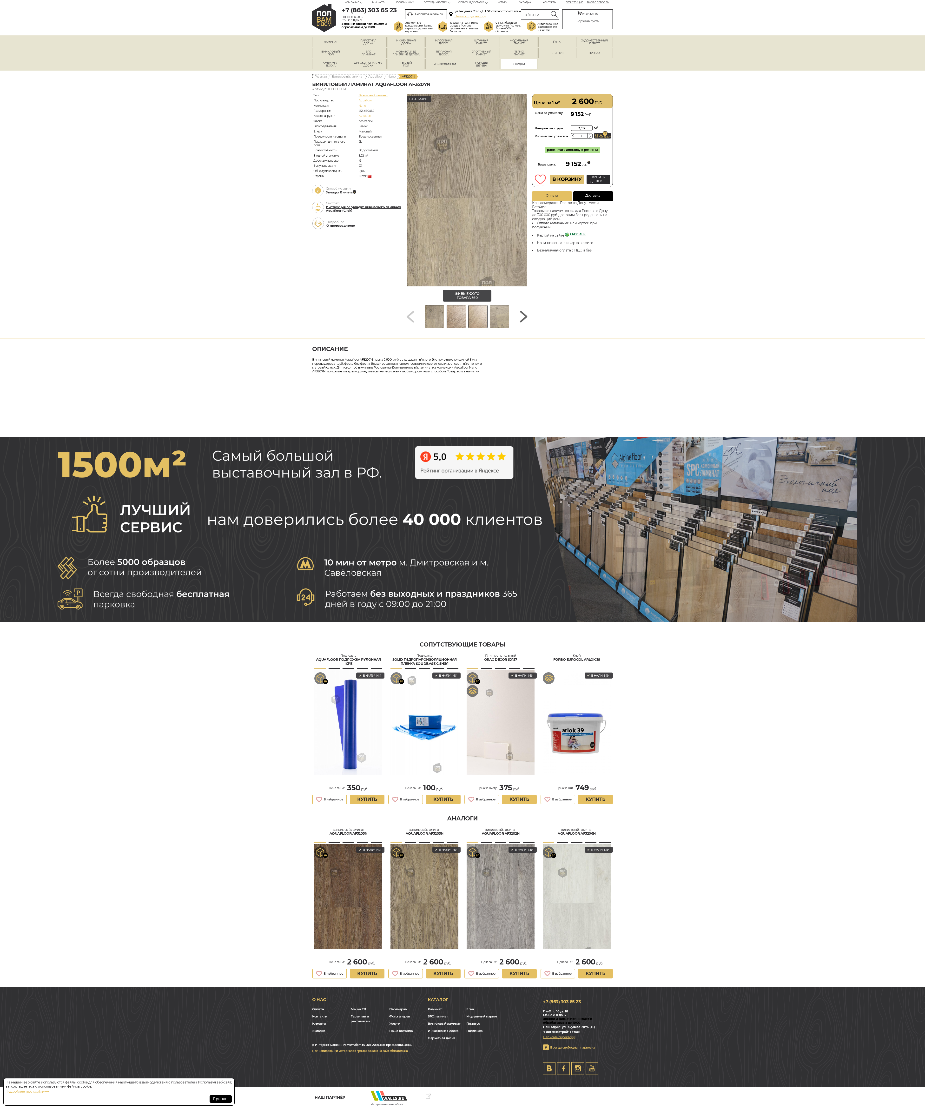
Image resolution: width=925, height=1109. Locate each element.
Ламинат (435, 1009)
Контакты (549, 2)
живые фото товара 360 (467, 295)
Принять (220, 1099)
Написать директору (470, 16)
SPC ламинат (438, 1016)
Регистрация (574, 2)
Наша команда (401, 1031)
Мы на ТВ (378, 2)
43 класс (365, 116)
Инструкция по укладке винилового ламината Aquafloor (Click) (363, 209)
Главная (321, 76)
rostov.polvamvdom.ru (324, 18)
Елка (470, 1009)
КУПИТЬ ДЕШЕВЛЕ (598, 179)
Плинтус (473, 1023)
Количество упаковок (551, 136)
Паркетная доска (441, 1038)
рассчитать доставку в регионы (572, 150)
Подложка (474, 1031)
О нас (319, 999)
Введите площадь (549, 128)
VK (549, 1068)
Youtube (592, 1068)
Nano (392, 76)
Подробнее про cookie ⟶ (27, 1091)
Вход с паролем (598, 2)
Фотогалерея (399, 1016)
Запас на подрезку (602, 136)
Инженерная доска (443, 1031)
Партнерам (398, 1009)
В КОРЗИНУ (567, 179)
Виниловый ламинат (348, 76)
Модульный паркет (481, 1016)
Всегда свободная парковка (572, 1047)
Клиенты (319, 1023)
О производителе (340, 225)
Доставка (593, 195)
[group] (467, 190)
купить (367, 799)
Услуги (502, 2)
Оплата (552, 195)
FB (563, 1068)
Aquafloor (375, 76)
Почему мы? (405, 2)
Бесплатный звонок (429, 14)
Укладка (525, 2)
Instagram (577, 1068)
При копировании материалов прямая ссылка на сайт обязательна (360, 1051)
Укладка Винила (339, 192)
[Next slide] (523, 316)
